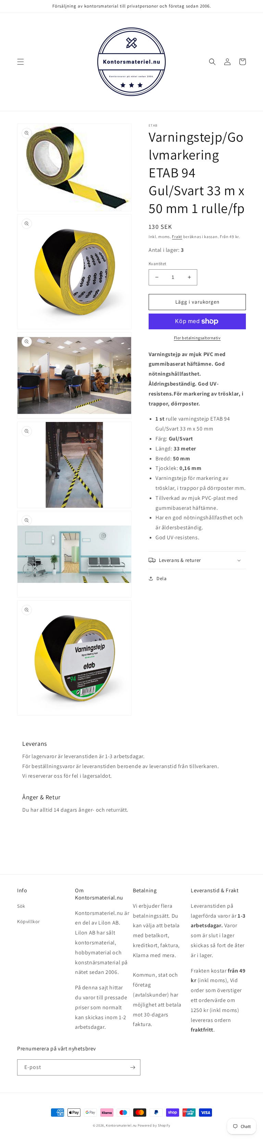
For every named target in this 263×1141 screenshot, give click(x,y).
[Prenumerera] (132, 1067)
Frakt (177, 236)
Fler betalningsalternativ (197, 337)
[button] (20, 61)
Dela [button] (161, 578)
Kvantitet (157, 264)
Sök (21, 906)
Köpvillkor (28, 921)
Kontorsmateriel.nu (121, 1125)
